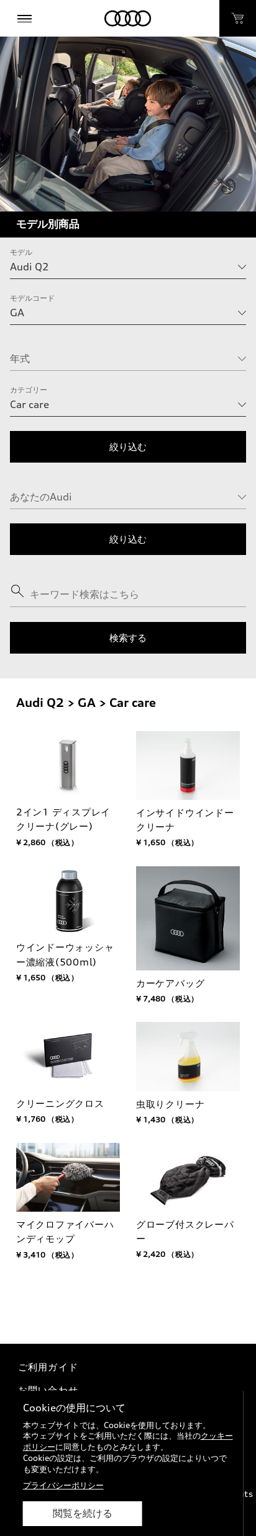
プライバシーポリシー (63, 1485)
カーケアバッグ (170, 983)
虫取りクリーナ (170, 1104)
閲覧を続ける (82, 1513)
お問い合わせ (48, 1390)
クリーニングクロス (60, 1103)
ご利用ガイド (48, 1367)
